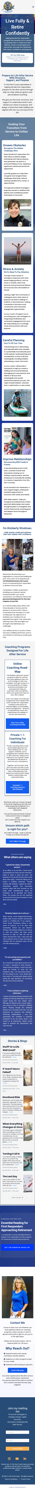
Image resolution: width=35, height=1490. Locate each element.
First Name (10, 1428)
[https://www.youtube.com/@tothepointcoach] (17, 1458)
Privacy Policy (25, 1479)
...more (14, 1057)
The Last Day (10, 1176)
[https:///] (8, 7)
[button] (33, 7)
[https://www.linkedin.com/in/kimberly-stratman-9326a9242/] (25, 1458)
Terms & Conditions (11, 1479)
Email (8, 1437)
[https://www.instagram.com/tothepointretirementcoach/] (9, 1458)
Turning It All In (11, 1153)
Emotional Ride (11, 1097)
